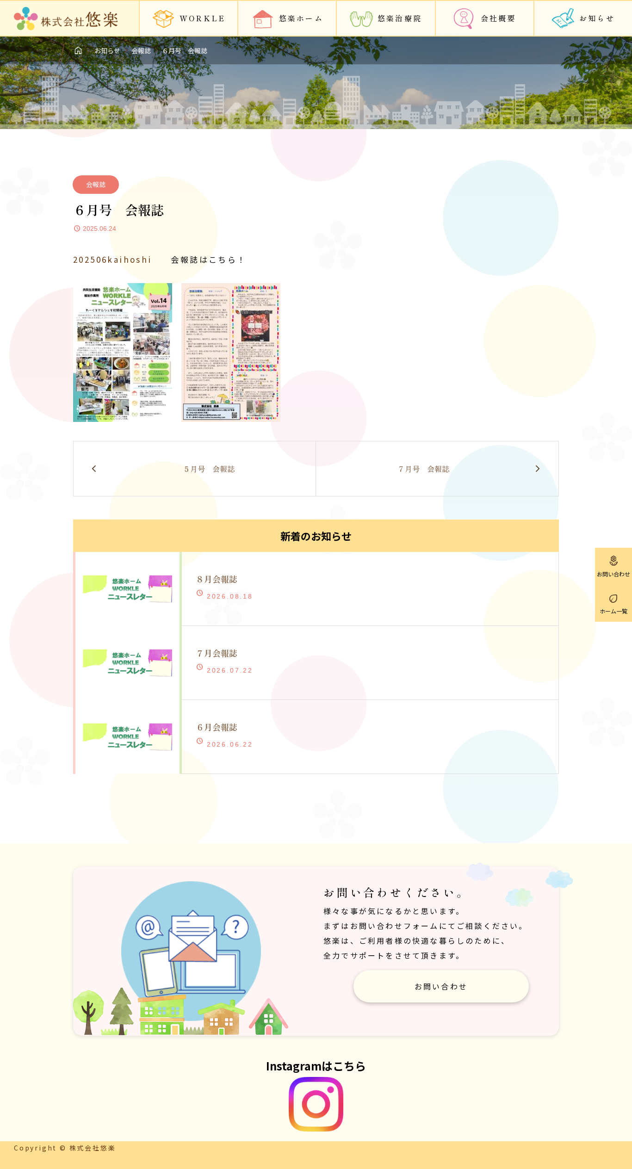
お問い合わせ (441, 986)
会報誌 (95, 184)
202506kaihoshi (112, 259)
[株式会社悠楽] (66, 18)
